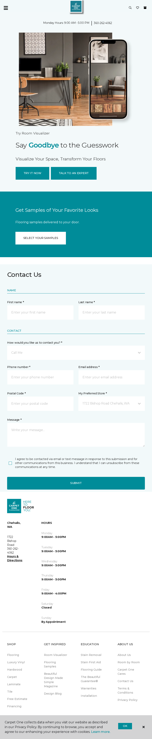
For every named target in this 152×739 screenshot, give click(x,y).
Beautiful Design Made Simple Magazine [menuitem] (53, 680)
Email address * (89, 367)
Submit (76, 483)
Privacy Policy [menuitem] (128, 700)
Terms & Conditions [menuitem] (125, 690)
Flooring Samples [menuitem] (50, 664)
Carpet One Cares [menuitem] (126, 672)
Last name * (86, 302)
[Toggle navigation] (5, 8)
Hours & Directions (14, 558)
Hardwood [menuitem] (14, 669)
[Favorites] (137, 8)
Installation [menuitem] (89, 696)
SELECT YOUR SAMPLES (40, 238)
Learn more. (100, 732)
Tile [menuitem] (9, 691)
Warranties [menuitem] (88, 688)
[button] (130, 8)
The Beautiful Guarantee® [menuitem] (90, 679)
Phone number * (18, 367)
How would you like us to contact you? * (34, 342)
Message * (14, 419)
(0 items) (145, 7)
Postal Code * (16, 393)
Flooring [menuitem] (13, 655)
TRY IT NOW (32, 173)
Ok (125, 726)
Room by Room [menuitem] (129, 662)
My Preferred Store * (92, 393)
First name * (15, 302)
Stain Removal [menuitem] (91, 655)
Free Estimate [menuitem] (17, 699)
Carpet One (15, 37)
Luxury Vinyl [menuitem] (16, 662)
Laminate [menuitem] (14, 684)
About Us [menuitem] (124, 655)
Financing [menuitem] (14, 706)
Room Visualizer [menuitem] (55, 655)
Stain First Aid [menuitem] (91, 662)
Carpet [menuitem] (12, 677)
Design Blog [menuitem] (53, 693)
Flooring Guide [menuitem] (91, 669)
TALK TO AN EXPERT (74, 173)
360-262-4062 (103, 23)
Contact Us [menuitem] (125, 681)
